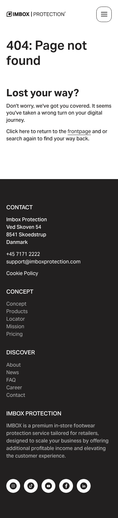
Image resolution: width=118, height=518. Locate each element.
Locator (15, 319)
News (12, 372)
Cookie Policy (22, 273)
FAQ (11, 380)
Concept (16, 304)
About (13, 365)
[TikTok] (31, 486)
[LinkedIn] (84, 486)
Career (14, 387)
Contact (15, 395)
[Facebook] (66, 486)
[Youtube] (48, 486)
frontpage (79, 131)
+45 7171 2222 (23, 254)
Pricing (14, 334)
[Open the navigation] (104, 14)
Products (17, 311)
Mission (15, 326)
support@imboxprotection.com (43, 261)
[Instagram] (13, 486)
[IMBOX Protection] (36, 14)
